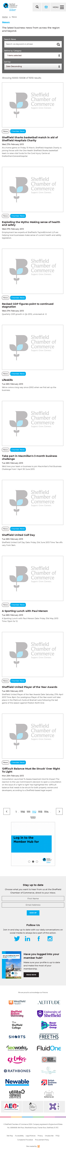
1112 (34, 811)
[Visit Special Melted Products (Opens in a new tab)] (49, 1059)
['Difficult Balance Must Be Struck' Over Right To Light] (32, 736)
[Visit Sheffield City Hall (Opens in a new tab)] (49, 1093)
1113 (40, 811)
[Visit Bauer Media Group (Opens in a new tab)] (49, 1025)
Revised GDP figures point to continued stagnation (28, 305)
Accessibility (19, 1136)
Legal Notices (31, 1136)
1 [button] (29, 862)
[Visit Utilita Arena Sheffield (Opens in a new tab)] (17, 1093)
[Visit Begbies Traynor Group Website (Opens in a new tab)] (32, 1107)
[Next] (59, 811)
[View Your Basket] (45, 7)
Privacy (40, 1136)
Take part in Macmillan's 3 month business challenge (29, 457)
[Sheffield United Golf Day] (32, 502)
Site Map (10, 1136)
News (14, 17)
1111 (28, 811)
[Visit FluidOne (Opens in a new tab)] (49, 1048)
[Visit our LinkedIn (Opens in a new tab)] (27, 939)
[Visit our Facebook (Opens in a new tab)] (39, 939)
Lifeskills (7, 380)
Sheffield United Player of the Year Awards (29, 687)
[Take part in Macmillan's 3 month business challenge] (32, 423)
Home (5, 17)
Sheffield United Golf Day (18, 535)
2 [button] (33, 862)
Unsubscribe (49, 1136)
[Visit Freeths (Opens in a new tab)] (49, 1036)
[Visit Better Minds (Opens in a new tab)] (49, 1071)
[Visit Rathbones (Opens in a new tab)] (17, 1071)
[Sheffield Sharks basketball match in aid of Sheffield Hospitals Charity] (32, 104)
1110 (23, 811)
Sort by (7, 62)
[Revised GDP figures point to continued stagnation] (32, 271)
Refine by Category (12, 51)
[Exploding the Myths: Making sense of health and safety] (32, 189)
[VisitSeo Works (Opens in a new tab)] (17, 1048)
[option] (33, 844)
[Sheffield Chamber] (10, 7)
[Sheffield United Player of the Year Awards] (32, 654)
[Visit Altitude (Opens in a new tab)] (49, 1002)
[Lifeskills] (32, 347)
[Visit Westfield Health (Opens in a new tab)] (17, 1002)
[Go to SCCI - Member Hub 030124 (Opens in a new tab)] (33, 844)
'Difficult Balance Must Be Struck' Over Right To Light (31, 770)
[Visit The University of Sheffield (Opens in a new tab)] (49, 1013)
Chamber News (18, 131)
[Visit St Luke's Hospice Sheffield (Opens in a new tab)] (17, 1059)
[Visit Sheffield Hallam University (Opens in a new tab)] (17, 1013)
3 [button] (37, 862)
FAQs (57, 1136)
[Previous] (6, 811)
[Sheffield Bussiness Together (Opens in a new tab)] (54, 1107)
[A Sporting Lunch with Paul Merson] (32, 578)
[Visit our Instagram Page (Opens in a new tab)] (50, 939)
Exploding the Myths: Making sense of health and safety (31, 223)
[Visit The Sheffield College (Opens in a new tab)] (17, 1025)
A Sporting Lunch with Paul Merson (25, 611)
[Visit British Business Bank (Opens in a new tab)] (49, 1082)
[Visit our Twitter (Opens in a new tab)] (17, 939)
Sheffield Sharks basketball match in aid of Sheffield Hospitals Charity (30, 139)
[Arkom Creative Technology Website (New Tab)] (38, 1147)
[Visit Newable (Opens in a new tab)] (17, 1082)
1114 (46, 811)
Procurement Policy (42, 1140)
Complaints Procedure (25, 1140)
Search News (10, 39)
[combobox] (33, 55)
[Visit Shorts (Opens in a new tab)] (17, 1036)
